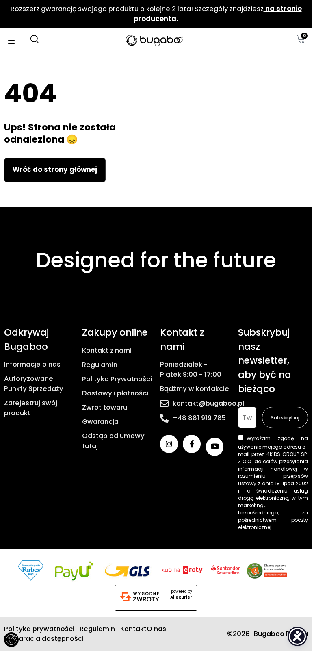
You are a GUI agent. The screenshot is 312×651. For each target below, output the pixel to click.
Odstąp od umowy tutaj (113, 441)
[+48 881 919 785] (164, 418)
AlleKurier (181, 597)
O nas (156, 629)
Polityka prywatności (39, 629)
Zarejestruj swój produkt (30, 408)
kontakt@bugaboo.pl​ (208, 403)
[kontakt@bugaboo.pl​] (164, 403)
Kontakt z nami (107, 350)
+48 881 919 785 (199, 418)
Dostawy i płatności (115, 393)
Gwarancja (100, 421)
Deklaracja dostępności (44, 638)
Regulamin (99, 364)
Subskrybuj (285, 417)
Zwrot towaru (104, 407)
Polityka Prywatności (117, 379)
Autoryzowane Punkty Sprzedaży (33, 383)
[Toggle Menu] (14, 40)
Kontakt (133, 629)
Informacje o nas (32, 364)
